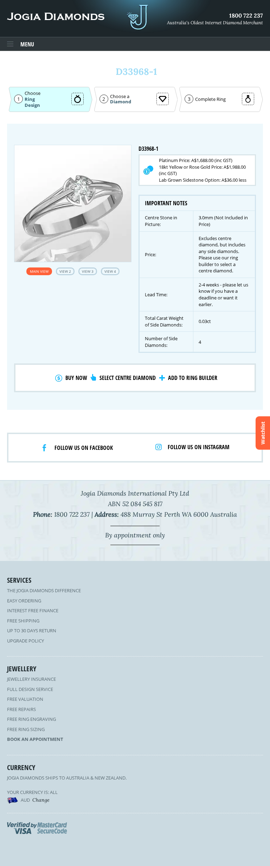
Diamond (120, 101)
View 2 (65, 271)
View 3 (88, 271)
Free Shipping (23, 621)
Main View (39, 271)
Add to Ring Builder (192, 378)
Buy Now (76, 378)
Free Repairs (21, 709)
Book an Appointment (35, 739)
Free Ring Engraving (31, 719)
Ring (30, 99)
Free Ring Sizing (26, 729)
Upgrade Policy (25, 641)
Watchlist (262, 433)
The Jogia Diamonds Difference (44, 590)
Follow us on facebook (83, 448)
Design (32, 105)
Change (41, 800)
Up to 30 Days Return (31, 630)
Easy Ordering (24, 600)
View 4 (110, 271)
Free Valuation (25, 699)
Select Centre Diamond (127, 378)
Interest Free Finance (32, 610)
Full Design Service (30, 689)
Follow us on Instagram (199, 447)
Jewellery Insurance (31, 679)
